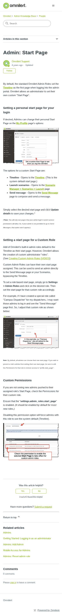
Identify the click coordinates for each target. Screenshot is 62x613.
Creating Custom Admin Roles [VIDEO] (29, 258)
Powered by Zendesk (49, 610)
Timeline (8, 87)
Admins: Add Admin (13, 544)
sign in (13, 582)
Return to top (10, 517)
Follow (9, 71)
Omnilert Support (20, 61)
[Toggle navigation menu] (53, 5)
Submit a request (43, 506)
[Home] (14, 6)
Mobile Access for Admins (16, 550)
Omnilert (7, 16)
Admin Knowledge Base (25, 16)
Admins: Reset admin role (16, 556)
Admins (7, 532)
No (39, 491)
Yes (22, 491)
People (42, 16)
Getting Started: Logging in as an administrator (27, 538)
